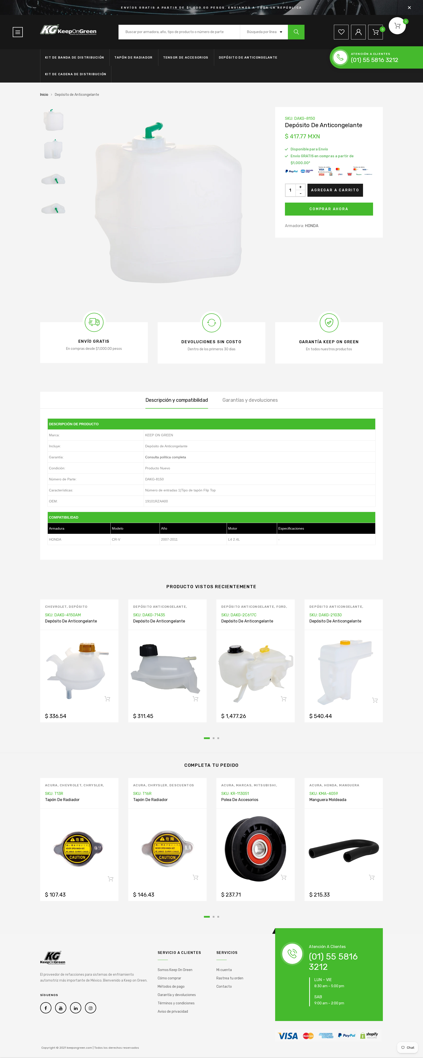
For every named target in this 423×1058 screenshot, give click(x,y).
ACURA (51, 785)
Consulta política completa (165, 457)
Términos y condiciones (176, 1003)
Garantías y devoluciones (250, 400)
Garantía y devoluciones (177, 995)
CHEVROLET (56, 606)
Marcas (244, 785)
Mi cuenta (224, 970)
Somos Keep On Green (175, 970)
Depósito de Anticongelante (248, 57)
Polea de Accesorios (239, 799)
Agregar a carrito (335, 190)
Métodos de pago (171, 987)
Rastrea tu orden (229, 978)
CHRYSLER (93, 785)
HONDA (311, 225)
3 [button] (218, 738)
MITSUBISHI (265, 785)
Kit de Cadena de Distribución (75, 74)
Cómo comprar (169, 978)
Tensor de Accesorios (186, 57)
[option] (167, 205)
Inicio (44, 95)
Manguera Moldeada (327, 799)
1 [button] (207, 738)
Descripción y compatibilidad (176, 400)
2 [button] (213, 738)
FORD (281, 606)
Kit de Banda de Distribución (74, 57)
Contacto (224, 987)
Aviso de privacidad (173, 1011)
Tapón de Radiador (133, 57)
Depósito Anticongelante (159, 606)
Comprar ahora (328, 209)
